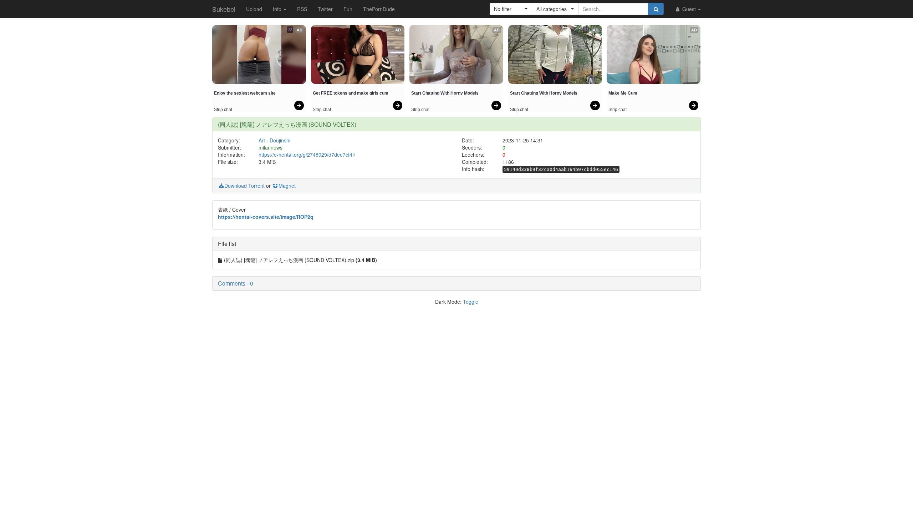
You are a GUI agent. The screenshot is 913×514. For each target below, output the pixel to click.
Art (262, 140)
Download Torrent (244, 185)
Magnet (287, 185)
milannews (270, 147)
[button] (511, 9)
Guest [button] (689, 8)
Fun (347, 8)
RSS (302, 8)
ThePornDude (379, 8)
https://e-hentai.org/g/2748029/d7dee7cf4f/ (307, 154)
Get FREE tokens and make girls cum (350, 93)
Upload (254, 8)
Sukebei (223, 9)
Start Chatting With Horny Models (445, 93)
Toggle (470, 301)
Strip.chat (223, 109)
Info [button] (278, 8)
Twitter (325, 8)
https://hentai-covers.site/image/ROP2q (265, 216)
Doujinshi (280, 140)
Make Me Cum (622, 93)
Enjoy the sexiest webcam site (245, 93)
